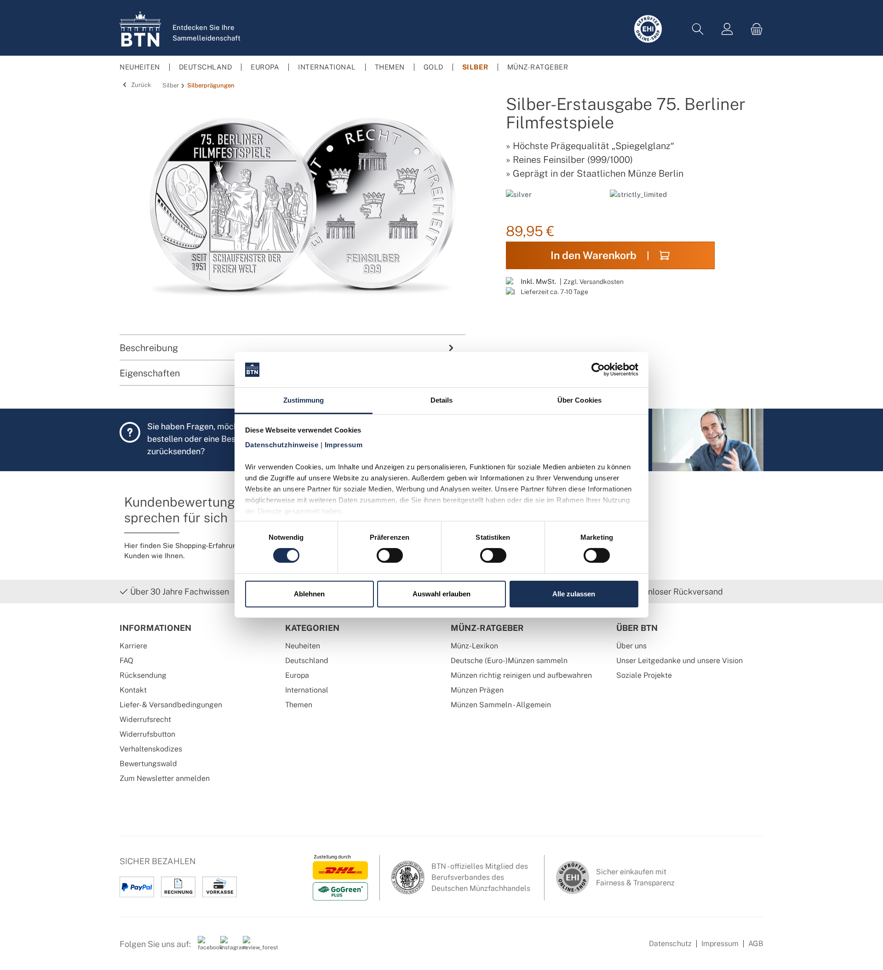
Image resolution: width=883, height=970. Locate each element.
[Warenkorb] (753, 29)
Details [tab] (441, 400)
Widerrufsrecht (145, 719)
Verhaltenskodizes (151, 749)
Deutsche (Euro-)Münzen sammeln (509, 660)
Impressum (720, 943)
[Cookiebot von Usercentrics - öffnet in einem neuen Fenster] (598, 369)
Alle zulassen (573, 594)
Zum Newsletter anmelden (165, 778)
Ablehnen (309, 594)
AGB (755, 943)
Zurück (140, 84)
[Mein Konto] (727, 29)
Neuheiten (302, 645)
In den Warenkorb (593, 255)
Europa (297, 675)
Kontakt (133, 690)
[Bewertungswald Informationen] (250, 947)
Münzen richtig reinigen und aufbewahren (521, 675)
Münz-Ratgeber (487, 628)
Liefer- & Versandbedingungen (171, 704)
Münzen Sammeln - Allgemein (501, 704)
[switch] (390, 555)
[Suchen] (697, 29)
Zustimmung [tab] (303, 400)
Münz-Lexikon (474, 645)
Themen (298, 704)
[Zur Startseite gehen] (140, 29)
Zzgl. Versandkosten (593, 281)
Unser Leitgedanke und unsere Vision (679, 660)
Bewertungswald (148, 763)
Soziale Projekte (644, 675)
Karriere (133, 645)
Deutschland (306, 660)
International (306, 690)
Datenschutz (670, 943)
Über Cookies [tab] (579, 400)
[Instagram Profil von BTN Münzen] (228, 947)
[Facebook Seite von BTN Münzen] (205, 947)
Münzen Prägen (477, 690)
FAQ (126, 660)
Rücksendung (143, 675)
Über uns (631, 645)
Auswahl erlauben (441, 594)
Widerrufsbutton (147, 734)
